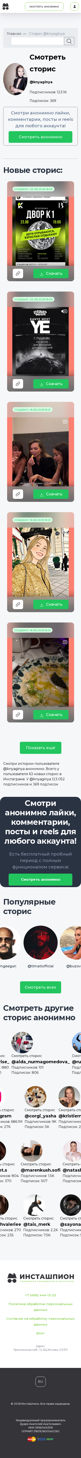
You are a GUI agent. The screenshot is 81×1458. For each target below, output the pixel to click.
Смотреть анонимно (40, 137)
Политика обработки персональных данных (40, 1307)
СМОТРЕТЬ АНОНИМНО (44, 6)
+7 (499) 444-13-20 (40, 1295)
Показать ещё (40, 747)
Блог (40, 1333)
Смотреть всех (40, 987)
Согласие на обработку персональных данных (40, 1321)
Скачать (54, 273)
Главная (14, 34)
